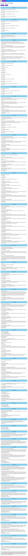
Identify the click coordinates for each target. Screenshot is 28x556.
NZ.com (4, 423)
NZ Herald (4, 123)
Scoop (3, 119)
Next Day (6, 5)
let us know (13, 553)
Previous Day (2, 5)
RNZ (3, 100)
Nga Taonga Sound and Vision (6, 333)
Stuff (3, 37)
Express (4, 10)
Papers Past (4, 436)
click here (11, 554)
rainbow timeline (10, 552)
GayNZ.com (4, 150)
